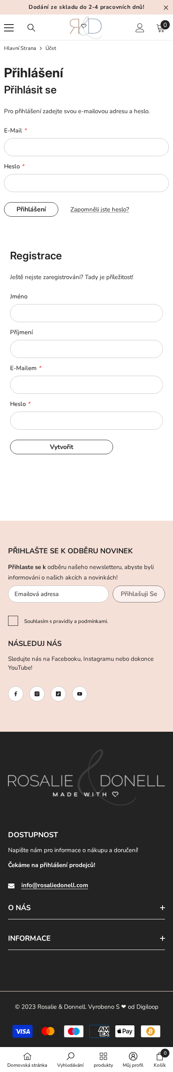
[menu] (9, 28)
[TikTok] (58, 694)
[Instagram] (37, 694)
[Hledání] (31, 28)
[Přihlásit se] (140, 27)
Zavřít (166, 8)
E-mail (15, 130)
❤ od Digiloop (140, 1007)
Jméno (18, 296)
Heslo (14, 166)
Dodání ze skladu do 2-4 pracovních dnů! (86, 7)
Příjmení (21, 332)
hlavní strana (20, 48)
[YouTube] (79, 694)
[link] (70, 1059)
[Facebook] (15, 694)
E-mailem (25, 368)
